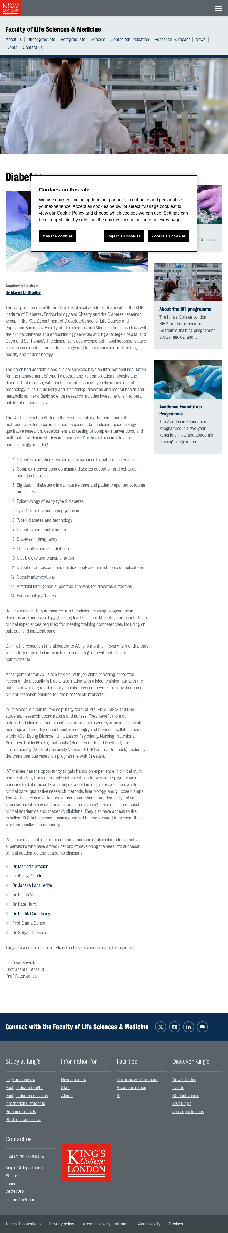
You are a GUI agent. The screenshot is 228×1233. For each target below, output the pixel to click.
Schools (98, 39)
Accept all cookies (168, 236)
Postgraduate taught (24, 1088)
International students (25, 1103)
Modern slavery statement (106, 1224)
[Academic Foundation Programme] (188, 379)
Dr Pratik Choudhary (31, 914)
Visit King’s (181, 1103)
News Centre (184, 1079)
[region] (114, 213)
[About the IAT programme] (188, 282)
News (200, 39)
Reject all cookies (124, 236)
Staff (65, 1088)
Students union (185, 1096)
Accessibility (149, 1224)
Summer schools (21, 1111)
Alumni (67, 1096)
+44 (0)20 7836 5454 (25, 1157)
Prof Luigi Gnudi (26, 876)
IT (118, 1096)
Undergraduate (41, 39)
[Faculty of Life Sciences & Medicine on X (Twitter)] (160, 1026)
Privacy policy (61, 1224)
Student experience (23, 1120)
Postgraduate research (27, 1096)
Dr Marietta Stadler (23, 292)
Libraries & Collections (137, 1079)
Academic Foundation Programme (180, 410)
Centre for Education (130, 39)
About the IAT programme (185, 309)
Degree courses (20, 1079)
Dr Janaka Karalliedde (32, 885)
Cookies (176, 1224)
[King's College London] (86, 1158)
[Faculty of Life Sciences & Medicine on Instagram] (174, 1026)
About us (14, 39)
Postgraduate (73, 39)
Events (11, 47)
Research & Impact (172, 39)
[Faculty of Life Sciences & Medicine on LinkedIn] (188, 1026)
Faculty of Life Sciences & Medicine (53, 29)
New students (73, 1079)
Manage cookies (58, 236)
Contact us (33, 47)
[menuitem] (16, 39)
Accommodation (131, 1088)
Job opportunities (188, 1111)
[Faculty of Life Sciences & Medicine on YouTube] (202, 1026)
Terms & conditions (23, 1224)
